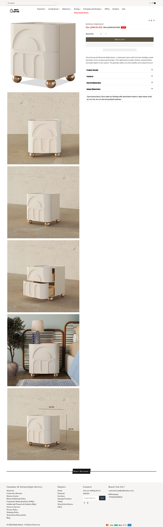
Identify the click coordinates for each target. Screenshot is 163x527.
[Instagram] (87, 502)
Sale (123, 9)
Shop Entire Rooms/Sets (16, 515)
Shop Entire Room (81, 13)
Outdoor (115, 9)
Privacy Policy (12, 510)
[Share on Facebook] (149, 21)
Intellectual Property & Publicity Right (21, 504)
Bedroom (66, 9)
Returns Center (13, 496)
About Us (10, 491)
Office (107, 9)
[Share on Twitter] (152, 21)
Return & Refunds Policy (16, 499)
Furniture (61, 496)
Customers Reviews (14, 493)
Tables (60, 501)
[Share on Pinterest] (154, 21)
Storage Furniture (65, 499)
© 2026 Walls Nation (15, 525)
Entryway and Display (92, 9)
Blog (8, 518)
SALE (60, 507)
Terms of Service (13, 507)
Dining (77, 9)
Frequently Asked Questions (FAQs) (20, 501)
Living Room (53, 9)
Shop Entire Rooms (65, 504)
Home (60, 491)
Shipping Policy (13, 512)
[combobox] (31, 3)
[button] (120, 45)
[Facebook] (84, 502)
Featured (41, 9)
